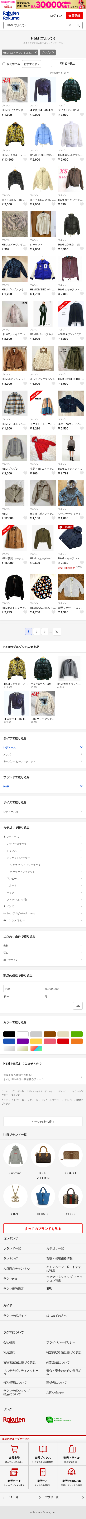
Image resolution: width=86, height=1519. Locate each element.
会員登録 (74, 15)
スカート (12, 885)
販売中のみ (13, 64)
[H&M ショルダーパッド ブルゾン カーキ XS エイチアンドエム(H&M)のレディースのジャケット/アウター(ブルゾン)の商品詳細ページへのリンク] (43, 538)
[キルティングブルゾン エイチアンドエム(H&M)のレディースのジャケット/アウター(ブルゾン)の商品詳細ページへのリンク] (43, 358)
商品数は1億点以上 (14, 1459)
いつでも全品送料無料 (42, 1459)
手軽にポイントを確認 (71, 1482)
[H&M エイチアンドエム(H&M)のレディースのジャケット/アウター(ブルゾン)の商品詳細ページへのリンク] (15, 493)
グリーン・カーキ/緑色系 (82, 1034)
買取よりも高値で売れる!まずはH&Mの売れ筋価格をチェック (23, 1077)
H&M (6, 786)
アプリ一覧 (52, 1497)
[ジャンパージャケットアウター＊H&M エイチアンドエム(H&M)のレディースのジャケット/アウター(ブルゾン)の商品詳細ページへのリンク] (71, 493)
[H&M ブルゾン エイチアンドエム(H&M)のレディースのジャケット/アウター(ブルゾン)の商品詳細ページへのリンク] (15, 448)
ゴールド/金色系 (28, 1048)
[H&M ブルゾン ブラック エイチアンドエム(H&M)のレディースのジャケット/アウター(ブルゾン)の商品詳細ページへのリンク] (15, 269)
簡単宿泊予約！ (71, 1459)
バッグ (10, 892)
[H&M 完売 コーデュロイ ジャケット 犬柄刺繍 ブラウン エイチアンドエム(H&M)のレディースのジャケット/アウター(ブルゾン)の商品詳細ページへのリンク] (15, 538)
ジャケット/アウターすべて (25, 864)
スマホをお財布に (42, 1482)
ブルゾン (46, 52)
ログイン (56, 15)
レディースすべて (17, 843)
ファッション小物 (17, 899)
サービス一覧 (10, 1497)
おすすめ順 (31, 64)
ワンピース (13, 878)
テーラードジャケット (22, 871)
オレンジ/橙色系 (82, 1041)
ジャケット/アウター (18, 857)
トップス (12, 850)
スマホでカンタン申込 (14, 1482)
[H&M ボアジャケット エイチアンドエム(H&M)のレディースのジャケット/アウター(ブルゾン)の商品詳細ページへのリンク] (15, 358)
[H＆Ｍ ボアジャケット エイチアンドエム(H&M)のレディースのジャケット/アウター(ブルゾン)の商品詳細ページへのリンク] (43, 493)
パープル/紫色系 (28, 1041)
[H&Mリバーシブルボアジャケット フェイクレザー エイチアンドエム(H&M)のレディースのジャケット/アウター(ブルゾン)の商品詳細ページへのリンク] (43, 314)
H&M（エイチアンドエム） (18, 52)
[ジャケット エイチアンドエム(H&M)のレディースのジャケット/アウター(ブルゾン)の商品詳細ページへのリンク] (43, 224)
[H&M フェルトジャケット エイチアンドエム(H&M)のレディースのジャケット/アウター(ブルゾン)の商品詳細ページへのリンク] (15, 403)
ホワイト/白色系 (28, 1034)
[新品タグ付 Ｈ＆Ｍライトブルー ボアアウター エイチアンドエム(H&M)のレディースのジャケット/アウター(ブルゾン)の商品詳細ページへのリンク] (71, 587)
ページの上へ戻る (43, 1121)
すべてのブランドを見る (43, 1228)
